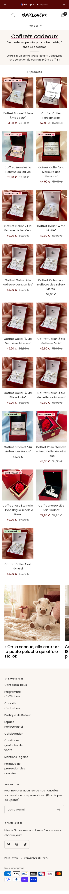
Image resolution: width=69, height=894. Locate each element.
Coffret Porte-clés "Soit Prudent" (51, 508)
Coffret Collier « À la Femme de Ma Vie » (17, 228)
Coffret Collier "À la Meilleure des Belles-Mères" (51, 284)
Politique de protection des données (14, 768)
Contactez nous (15, 685)
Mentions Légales (16, 757)
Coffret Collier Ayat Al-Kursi (17, 566)
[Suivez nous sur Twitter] (8, 844)
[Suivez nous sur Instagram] (17, 844)
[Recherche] (13, 15)
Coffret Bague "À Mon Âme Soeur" (18, 115)
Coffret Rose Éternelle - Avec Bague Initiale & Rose (17, 510)
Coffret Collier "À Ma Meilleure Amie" (51, 341)
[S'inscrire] (59, 809)
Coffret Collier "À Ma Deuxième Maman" (18, 341)
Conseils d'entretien (12, 705)
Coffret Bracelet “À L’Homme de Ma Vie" (18, 169)
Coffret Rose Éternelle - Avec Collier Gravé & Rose (51, 451)
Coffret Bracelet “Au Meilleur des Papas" (18, 449)
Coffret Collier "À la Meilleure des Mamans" (51, 171)
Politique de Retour (17, 715)
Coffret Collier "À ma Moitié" (51, 228)
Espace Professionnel (13, 724)
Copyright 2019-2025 (36, 858)
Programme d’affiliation (12, 694)
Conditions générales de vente (13, 745)
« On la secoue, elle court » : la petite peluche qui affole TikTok (31, 651)
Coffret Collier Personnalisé (51, 115)
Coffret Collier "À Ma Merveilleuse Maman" (51, 395)
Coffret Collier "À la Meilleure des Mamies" (18, 282)
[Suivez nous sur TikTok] (25, 844)
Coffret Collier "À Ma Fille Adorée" (18, 395)
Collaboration (13, 733)
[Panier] (63, 15)
